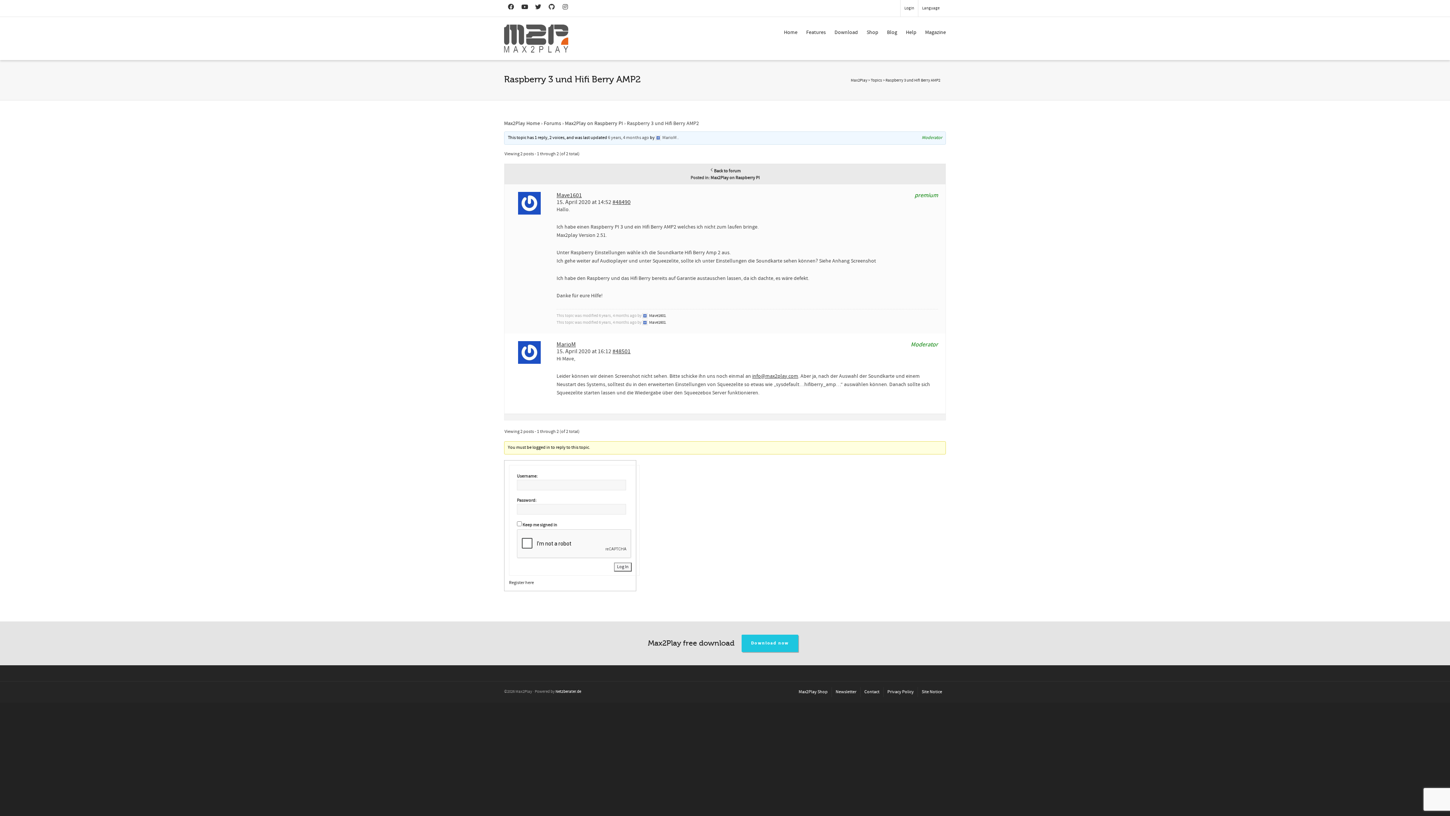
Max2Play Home (522, 123)
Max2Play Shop (813, 692)
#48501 (621, 351)
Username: (527, 476)
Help (911, 32)
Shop (872, 32)
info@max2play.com (775, 376)
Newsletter (846, 692)
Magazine (935, 32)
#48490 (621, 202)
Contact (871, 692)
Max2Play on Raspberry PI (594, 123)
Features (816, 32)
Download (846, 32)
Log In (623, 567)
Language (930, 8)
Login (909, 8)
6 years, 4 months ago (628, 138)
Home (791, 32)
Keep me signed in (540, 525)
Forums (552, 123)
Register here (521, 583)
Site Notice (932, 692)
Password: (527, 500)
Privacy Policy (900, 692)
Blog (892, 32)
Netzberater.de (568, 691)
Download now (770, 643)
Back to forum (727, 171)
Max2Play (859, 80)
